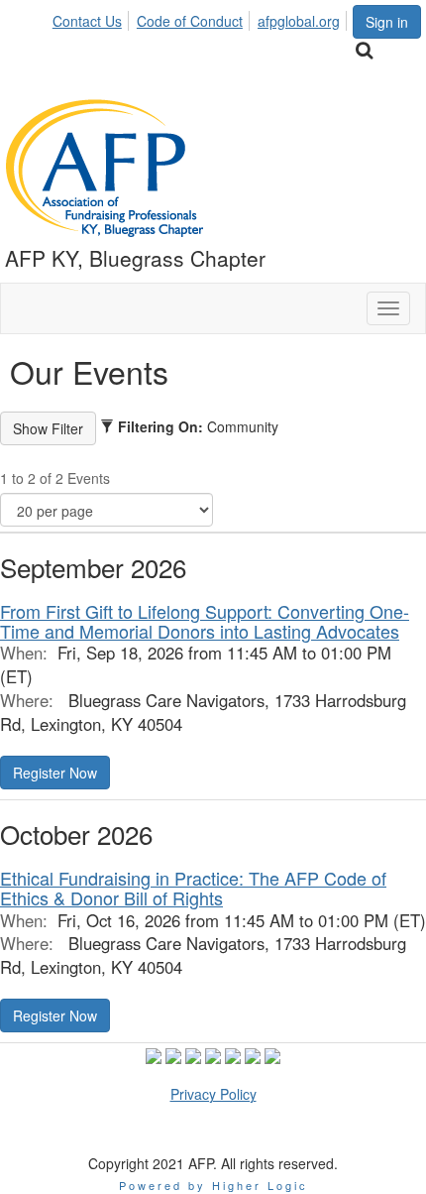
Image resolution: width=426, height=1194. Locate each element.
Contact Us (87, 21)
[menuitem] (93, 18)
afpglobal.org (299, 21)
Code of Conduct (190, 21)
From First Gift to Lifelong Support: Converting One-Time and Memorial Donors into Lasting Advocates (204, 621)
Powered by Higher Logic (213, 1185)
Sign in (387, 22)
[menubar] (202, 18)
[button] (55, 772)
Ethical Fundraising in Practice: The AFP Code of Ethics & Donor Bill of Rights (193, 887)
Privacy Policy (213, 1094)
